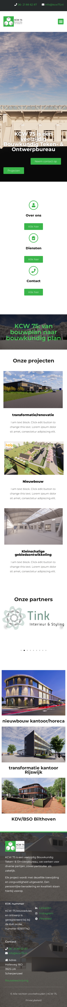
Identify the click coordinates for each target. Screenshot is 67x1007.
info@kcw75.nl (54, 4)
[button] (61, 21)
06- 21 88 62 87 (27, 4)
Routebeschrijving (16, 980)
